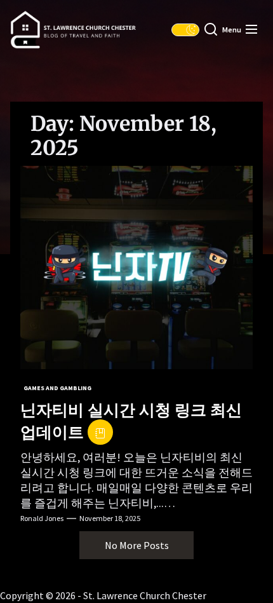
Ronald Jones (41, 518)
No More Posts (137, 545)
